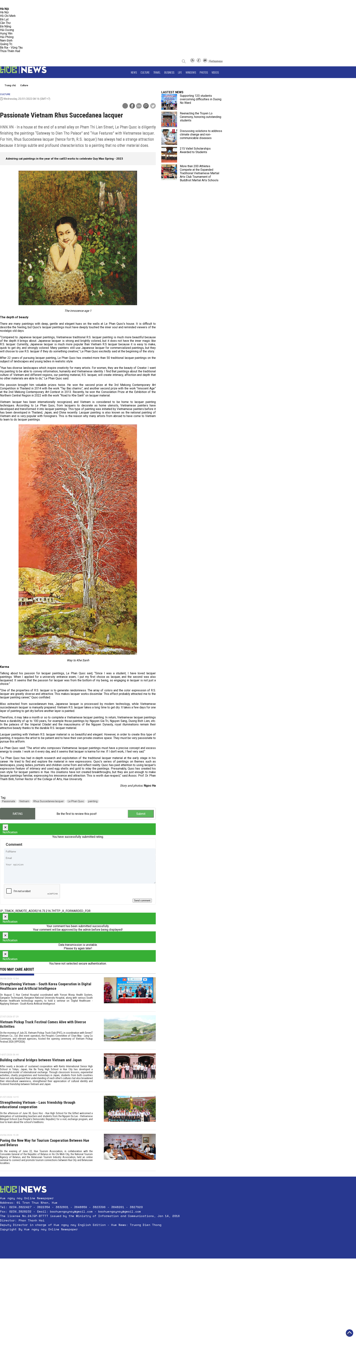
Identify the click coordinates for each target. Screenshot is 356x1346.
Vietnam (24, 801)
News (134, 72)
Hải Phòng (7, 37)
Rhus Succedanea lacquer (48, 801)
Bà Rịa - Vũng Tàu (11, 47)
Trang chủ (10, 85)
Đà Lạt (4, 19)
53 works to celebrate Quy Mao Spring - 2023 (93, 158)
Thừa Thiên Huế (10, 51)
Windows (191, 72)
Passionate (8, 801)
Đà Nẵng (5, 26)
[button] (90, 1238)
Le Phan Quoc (76, 801)
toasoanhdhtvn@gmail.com (33, 3)
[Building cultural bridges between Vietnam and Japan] (130, 1070)
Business (169, 72)
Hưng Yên (6, 33)
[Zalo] (139, 106)
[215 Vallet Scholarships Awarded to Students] (169, 155)
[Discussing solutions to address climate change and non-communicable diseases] (169, 137)
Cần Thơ (5, 23)
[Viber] (146, 106)
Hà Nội (4, 12)
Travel (157, 72)
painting (93, 801)
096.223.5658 (8, 3)
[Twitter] (153, 106)
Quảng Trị (6, 44)
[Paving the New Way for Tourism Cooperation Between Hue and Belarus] (130, 1150)
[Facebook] (199, 61)
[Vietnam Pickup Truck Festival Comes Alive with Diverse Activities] (130, 1030)
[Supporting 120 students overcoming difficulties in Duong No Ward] (169, 102)
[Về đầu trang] (349, 1333)
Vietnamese (215, 61)
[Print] (125, 106)
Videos (215, 72)
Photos (204, 72)
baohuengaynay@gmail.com (71, 1211)
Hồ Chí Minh (8, 16)
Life (180, 72)
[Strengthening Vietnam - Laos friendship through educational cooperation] (130, 1111)
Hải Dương (7, 30)
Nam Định (6, 40)
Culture (145, 72)
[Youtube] (205, 61)
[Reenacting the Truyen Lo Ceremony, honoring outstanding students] (169, 119)
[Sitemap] (192, 61)
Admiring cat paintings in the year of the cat (34, 158)
